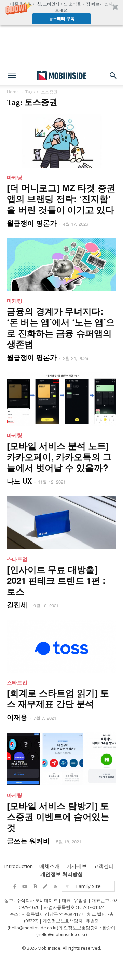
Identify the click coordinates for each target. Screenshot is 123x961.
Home (13, 92)
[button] (61, 12)
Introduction (18, 866)
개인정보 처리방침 (61, 874)
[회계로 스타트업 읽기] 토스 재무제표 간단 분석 (58, 698)
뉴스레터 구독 (61, 18)
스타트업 (17, 559)
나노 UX (19, 481)
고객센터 (103, 866)
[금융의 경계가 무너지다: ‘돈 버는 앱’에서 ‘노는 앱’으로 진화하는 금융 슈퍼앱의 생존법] (61, 264)
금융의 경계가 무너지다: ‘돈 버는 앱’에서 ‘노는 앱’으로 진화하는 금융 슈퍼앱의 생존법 (61, 327)
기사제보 (76, 866)
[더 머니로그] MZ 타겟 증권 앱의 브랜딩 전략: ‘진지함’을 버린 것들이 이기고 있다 (61, 198)
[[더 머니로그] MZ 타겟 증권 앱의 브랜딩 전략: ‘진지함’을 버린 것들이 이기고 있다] (61, 141)
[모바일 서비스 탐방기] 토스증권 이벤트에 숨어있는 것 (58, 816)
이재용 (17, 717)
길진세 (17, 604)
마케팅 (14, 177)
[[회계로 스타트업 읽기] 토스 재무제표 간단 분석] (61, 646)
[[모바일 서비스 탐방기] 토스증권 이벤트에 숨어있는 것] (61, 758)
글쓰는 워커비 (28, 840)
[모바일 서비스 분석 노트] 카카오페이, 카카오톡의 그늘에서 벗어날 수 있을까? (59, 456)
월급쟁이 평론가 (32, 223)
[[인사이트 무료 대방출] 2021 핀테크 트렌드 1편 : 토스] (61, 522)
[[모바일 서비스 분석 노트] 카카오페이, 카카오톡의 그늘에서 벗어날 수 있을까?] (61, 399)
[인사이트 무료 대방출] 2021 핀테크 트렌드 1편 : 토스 (56, 580)
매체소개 (49, 866)
